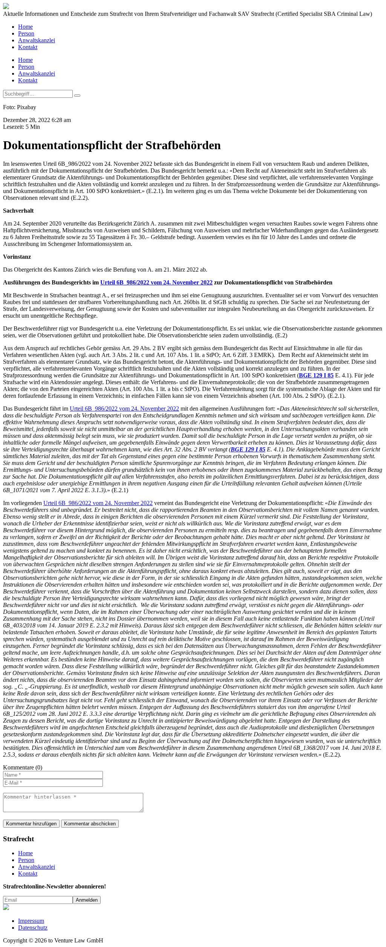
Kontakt (27, 47)
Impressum (31, 921)
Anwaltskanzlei (36, 40)
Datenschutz (32, 927)
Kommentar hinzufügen (31, 824)
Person (26, 33)
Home (25, 26)
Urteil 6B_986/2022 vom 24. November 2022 (156, 282)
